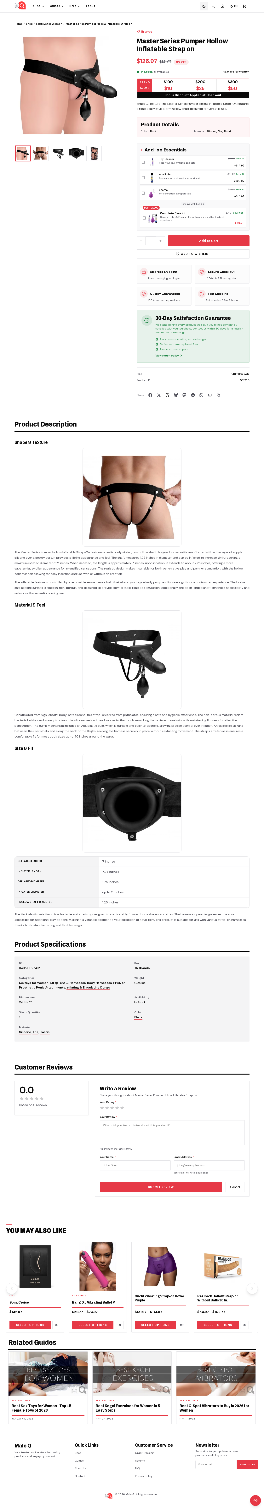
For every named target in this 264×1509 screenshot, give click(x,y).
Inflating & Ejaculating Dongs (88, 987)
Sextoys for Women (49, 23)
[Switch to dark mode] (204, 6)
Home (18, 23)
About (91, 6)
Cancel (235, 1187)
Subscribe (247, 1464)
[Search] (213, 6)
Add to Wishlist (195, 254)
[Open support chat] (255, 1500)
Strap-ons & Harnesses (68, 983)
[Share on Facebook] (150, 395)
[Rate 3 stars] (112, 1108)
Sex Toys (24, 1400)
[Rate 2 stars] (107, 1108)
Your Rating (108, 1102)
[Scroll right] (252, 1288)
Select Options (30, 1325)
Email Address (184, 1157)
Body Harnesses (99, 983)
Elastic (45, 1032)
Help (73, 6)
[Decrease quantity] (141, 241)
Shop (37, 6)
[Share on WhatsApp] (201, 395)
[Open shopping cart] (244, 6)
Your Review (108, 1117)
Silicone (25, 1032)
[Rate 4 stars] (117, 1108)
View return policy (167, 355)
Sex (14, 1400)
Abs (35, 1032)
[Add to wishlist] (58, 1286)
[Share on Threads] (167, 395)
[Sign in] (222, 6)
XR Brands (144, 32)
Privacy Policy (143, 1476)
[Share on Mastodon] (184, 395)
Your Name (108, 1157)
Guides (55, 6)
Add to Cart (208, 240)
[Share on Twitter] (158, 395)
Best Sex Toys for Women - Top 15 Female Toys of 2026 (41, 1408)
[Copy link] (218, 395)
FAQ (137, 1468)
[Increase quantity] (160, 241)
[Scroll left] (11, 1288)
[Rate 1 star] (102, 1108)
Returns (140, 1460)
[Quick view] (56, 1325)
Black (138, 1017)
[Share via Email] (209, 395)
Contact (80, 1476)
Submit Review (161, 1187)
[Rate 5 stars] (122, 1108)
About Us (81, 1468)
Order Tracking (144, 1453)
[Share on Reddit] (192, 395)
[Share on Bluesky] (175, 395)
